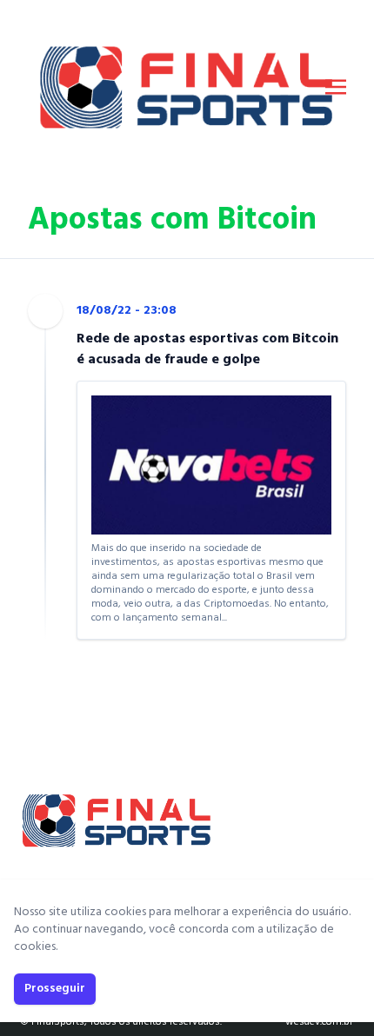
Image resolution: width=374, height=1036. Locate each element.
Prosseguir (54, 989)
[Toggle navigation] (335, 86)
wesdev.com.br (319, 1022)
